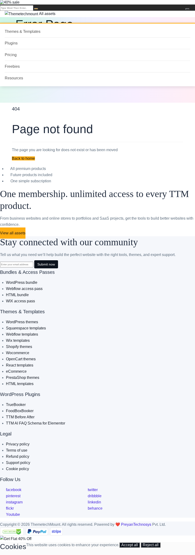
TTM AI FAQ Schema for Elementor (35, 423)
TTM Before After (20, 417)
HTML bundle (17, 295)
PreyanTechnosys (136, 524)
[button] (23, 158)
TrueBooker (16, 405)
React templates (19, 365)
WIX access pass (20, 301)
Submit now (46, 264)
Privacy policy (17, 444)
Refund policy (17, 456)
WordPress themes (22, 322)
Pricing (11, 55)
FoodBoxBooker (20, 411)
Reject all (151, 545)
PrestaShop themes (22, 378)
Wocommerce (17, 353)
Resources (14, 78)
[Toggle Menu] (187, 9)
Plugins (11, 43)
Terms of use (16, 450)
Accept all (129, 545)
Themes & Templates (22, 31)
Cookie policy (17, 469)
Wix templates (18, 340)
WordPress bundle (21, 282)
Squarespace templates (26, 328)
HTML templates (20, 384)
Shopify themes (19, 347)
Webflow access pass (24, 289)
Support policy (18, 463)
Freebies (12, 66)
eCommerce (16, 371)
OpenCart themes (21, 359)
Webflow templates (22, 334)
